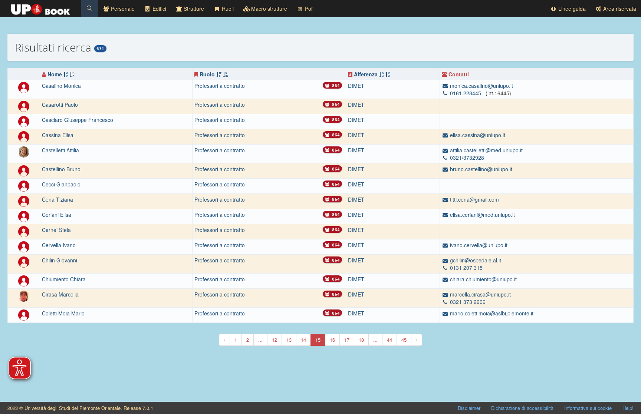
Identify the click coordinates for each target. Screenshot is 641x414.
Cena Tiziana (57, 199)
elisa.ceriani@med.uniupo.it (481, 214)
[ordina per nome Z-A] (72, 74)
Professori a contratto (219, 85)
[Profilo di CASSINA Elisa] (23, 136)
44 (389, 339)
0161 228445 (465, 93)
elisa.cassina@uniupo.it (476, 135)
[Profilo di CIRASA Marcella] (23, 295)
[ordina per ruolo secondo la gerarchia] (218, 74)
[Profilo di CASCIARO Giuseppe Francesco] (23, 121)
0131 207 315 (465, 267)
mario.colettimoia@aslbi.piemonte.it (490, 313)
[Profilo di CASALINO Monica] (23, 86)
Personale (122, 8)
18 (361, 339)
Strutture (193, 8)
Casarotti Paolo (60, 104)
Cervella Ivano (59, 245)
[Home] (40, 7)
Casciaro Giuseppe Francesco (77, 119)
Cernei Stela (56, 230)
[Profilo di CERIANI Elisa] (23, 215)
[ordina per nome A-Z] (65, 74)
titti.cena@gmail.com (473, 199)
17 (346, 339)
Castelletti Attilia (60, 150)
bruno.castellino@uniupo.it (480, 169)
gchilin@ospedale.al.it (474, 260)
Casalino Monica (61, 85)
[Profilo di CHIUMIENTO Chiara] (23, 280)
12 (274, 339)
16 (332, 339)
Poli (308, 8)
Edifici (158, 8)
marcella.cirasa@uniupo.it (479, 294)
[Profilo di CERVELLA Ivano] (23, 246)
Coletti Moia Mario (63, 313)
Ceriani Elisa (56, 214)
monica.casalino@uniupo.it (480, 85)
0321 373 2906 (467, 301)
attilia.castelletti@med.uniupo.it (485, 150)
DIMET (356, 85)
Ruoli (227, 8)
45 (404, 339)
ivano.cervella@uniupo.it (477, 245)
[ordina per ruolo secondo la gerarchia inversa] (225, 74)
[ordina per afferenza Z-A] (387, 74)
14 (303, 339)
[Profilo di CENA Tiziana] (23, 200)
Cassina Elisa (57, 135)
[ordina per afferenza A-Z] (381, 74)
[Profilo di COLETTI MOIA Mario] (23, 314)
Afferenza (366, 74)
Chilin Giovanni (59, 260)
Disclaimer (469, 407)
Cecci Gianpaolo (61, 184)
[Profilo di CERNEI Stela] (23, 231)
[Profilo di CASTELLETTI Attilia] (23, 151)
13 (289, 339)
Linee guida (571, 8)
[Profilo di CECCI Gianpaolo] (23, 185)
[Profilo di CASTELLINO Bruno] (23, 170)
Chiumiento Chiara (64, 279)
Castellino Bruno (61, 169)
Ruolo (207, 74)
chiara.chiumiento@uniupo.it (482, 279)
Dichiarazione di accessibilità (522, 407)
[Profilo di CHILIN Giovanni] (23, 261)
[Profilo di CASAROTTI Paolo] (23, 105)
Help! (628, 407)
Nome (54, 74)
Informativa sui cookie (588, 407)
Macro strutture (268, 8)
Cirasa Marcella (60, 294)
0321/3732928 (466, 157)
